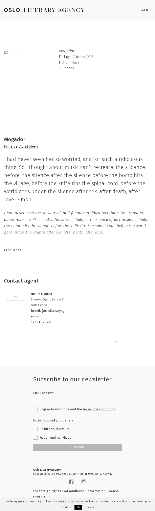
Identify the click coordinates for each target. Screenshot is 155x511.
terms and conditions (99, 409)
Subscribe (77, 447)
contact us (41, 497)
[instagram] (84, 482)
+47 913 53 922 (41, 322)
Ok (78, 507)
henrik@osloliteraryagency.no (47, 313)
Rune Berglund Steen (21, 146)
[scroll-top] (117, 342)
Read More (13, 250)
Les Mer (89, 507)
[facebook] (71, 482)
